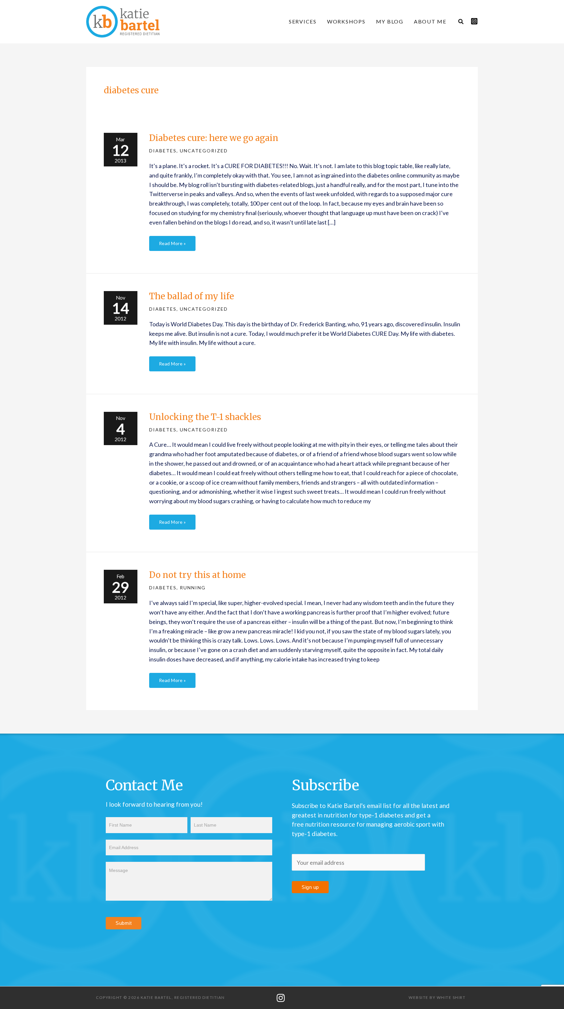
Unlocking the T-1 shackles (205, 416)
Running (193, 587)
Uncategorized (204, 150)
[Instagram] (474, 21)
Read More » (172, 241)
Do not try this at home (197, 574)
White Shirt (451, 997)
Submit (124, 923)
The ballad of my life (191, 296)
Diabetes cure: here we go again (213, 137)
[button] (461, 22)
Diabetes (163, 150)
